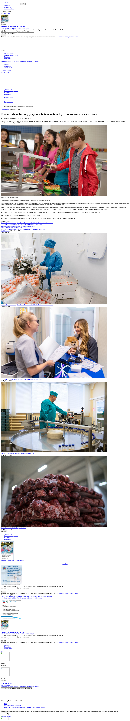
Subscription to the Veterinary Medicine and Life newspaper (17, 28)
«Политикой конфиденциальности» (67, 37)
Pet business (7, 58)
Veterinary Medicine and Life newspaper (13, 26)
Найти (23, 4)
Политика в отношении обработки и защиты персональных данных (24, 707)
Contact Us (7, 7)
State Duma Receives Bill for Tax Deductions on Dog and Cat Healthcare (21, 224)
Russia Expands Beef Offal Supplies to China (13, 227)
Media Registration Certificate (12, 705)
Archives (65, 564)
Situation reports (8, 53)
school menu (41, 229)
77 (4, 35)
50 (2, 640)
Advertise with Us (9, 9)
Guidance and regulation (11, 55)
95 (5, 640)
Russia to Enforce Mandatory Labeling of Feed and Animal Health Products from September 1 (27, 223)
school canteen (25, 229)
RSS (5, 704)
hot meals (18, 229)
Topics (6, 2)
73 (4, 591)
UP (2, 651)
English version (8, 97)
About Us (7, 5)
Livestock (7, 57)
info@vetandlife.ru (6, 13)
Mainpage (3, 531)
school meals (33, 229)
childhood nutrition (9, 229)
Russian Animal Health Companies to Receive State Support (17, 226)
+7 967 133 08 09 (6, 70)
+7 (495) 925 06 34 (6, 683)
